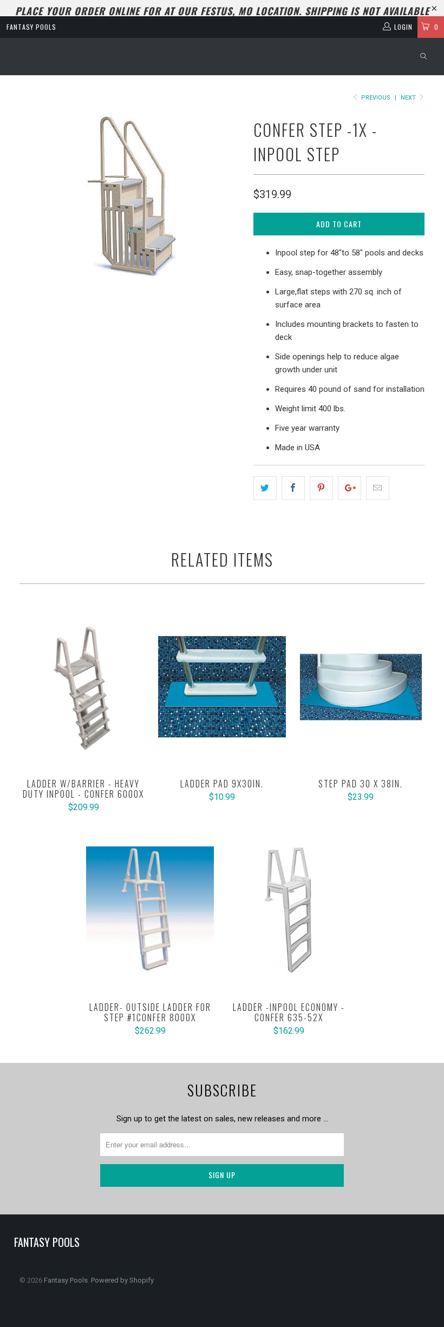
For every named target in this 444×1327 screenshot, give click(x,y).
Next (409, 97)
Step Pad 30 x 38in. (361, 687)
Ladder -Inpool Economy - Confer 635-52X (288, 910)
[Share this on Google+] (349, 488)
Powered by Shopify (122, 1280)
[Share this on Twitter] (265, 488)
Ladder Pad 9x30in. (222, 687)
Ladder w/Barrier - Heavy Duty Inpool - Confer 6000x (83, 687)
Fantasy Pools (31, 26)
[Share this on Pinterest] (321, 488)
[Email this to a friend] (377, 488)
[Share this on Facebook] (293, 488)
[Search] (423, 56)
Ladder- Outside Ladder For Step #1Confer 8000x (150, 910)
